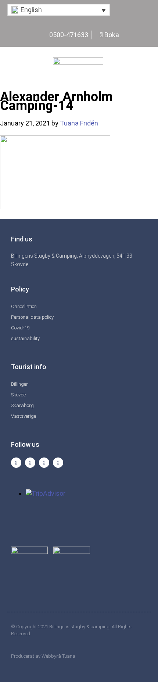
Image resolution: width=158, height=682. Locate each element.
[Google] (58, 462)
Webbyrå (51, 656)
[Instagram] (16, 462)
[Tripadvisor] (44, 462)
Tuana (68, 656)
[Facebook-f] (30, 462)
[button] (58, 10)
